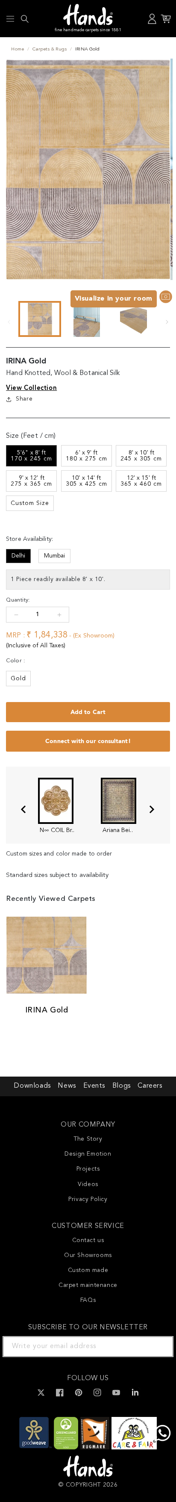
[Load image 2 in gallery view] (86, 319)
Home (17, 49)
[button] (10, 18)
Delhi (18, 556)
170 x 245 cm (31, 456)
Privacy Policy (87, 1199)
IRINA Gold (46, 1010)
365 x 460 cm (141, 481)
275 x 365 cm (31, 481)
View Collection (31, 388)
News (67, 1086)
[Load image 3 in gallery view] (133, 319)
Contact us (88, 1240)
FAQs (88, 1300)
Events (94, 1086)
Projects (88, 1169)
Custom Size (30, 503)
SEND (156, 1346)
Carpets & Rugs (49, 49)
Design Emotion (88, 1154)
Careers (150, 1086)
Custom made (88, 1270)
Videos (88, 1184)
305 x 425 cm (86, 481)
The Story (87, 1139)
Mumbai (54, 556)
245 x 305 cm (141, 456)
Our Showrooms (88, 1255)
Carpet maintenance (88, 1285)
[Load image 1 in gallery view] (39, 319)
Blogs (121, 1086)
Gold (18, 679)
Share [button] (24, 399)
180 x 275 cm (86, 456)
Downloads (32, 1086)
